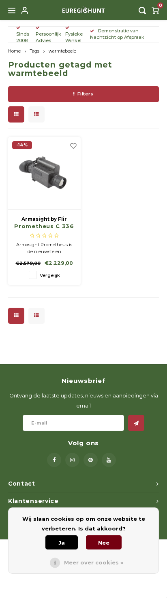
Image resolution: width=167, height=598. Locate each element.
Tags (34, 51)
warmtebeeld (63, 51)
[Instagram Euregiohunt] (72, 460)
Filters (85, 94)
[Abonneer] (136, 423)
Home (14, 51)
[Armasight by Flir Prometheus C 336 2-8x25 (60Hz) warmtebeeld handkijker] (44, 173)
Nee (103, 542)
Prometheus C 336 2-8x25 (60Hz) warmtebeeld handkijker (44, 226)
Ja (61, 542)
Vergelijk (50, 275)
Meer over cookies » (93, 562)
